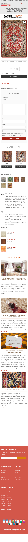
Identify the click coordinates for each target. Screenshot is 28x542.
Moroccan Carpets (9, 500)
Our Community (5, 479)
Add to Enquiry (14, 76)
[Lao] (4, 5)
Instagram (3, 475)
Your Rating (5, 97)
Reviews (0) (5, 83)
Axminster (17, 470)
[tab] (5, 83)
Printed (17, 475)
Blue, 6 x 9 (21, 163)
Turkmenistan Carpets (4, 513)
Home (3, 61)
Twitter (3, 472)
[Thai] (8, 5)
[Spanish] (6, 5)
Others (17, 482)
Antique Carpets (9, 492)
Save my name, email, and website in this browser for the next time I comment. (12, 134)
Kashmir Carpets (18, 61)
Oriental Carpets (3, 504)
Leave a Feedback (5, 482)
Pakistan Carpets (9, 504)
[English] (2, 5)
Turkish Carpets (9, 508)
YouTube (3, 477)
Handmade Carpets (9, 61)
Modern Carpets (3, 500)
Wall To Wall (18, 477)
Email (4, 124)
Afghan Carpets (3, 492)
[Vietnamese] (9, 5)
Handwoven (18, 479)
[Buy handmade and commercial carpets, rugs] (13, 16)
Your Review (5, 103)
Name (4, 118)
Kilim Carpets (9, 496)
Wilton (17, 472)
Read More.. (4, 296)
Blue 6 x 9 (7, 163)
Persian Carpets (3, 508)
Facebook (3, 470)
